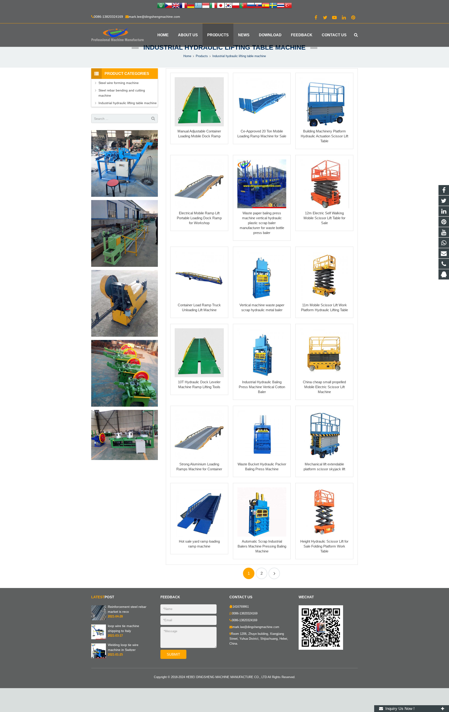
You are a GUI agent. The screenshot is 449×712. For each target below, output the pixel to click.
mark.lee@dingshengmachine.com (154, 16)
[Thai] (280, 6)
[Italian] (213, 6)
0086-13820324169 (108, 16)
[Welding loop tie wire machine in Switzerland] (98, 657)
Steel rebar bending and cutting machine (121, 92)
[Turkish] (288, 6)
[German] (191, 6)
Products (202, 56)
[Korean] (228, 6)
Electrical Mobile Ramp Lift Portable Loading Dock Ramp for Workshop (199, 218)
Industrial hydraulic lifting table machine (224, 47)
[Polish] (235, 6)
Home (187, 56)
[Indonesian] (206, 6)
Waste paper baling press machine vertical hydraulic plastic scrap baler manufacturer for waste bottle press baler (262, 223)
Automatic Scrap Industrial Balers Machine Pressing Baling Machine (262, 546)
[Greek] (198, 6)
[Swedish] (273, 6)
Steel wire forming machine (118, 83)
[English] (176, 6)
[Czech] (168, 6)
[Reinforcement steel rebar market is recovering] (98, 619)
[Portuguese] (243, 6)
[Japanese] (220, 6)
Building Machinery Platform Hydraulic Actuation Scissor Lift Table (324, 136)
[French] (183, 6)
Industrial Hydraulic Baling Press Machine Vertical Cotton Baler (262, 387)
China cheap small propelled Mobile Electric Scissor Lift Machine (324, 387)
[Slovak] (258, 6)
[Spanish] (265, 6)
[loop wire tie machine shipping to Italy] (98, 638)
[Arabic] (161, 6)
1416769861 (240, 606)
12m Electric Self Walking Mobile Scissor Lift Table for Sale (324, 218)
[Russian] (250, 6)
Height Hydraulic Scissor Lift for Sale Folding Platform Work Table (324, 546)
